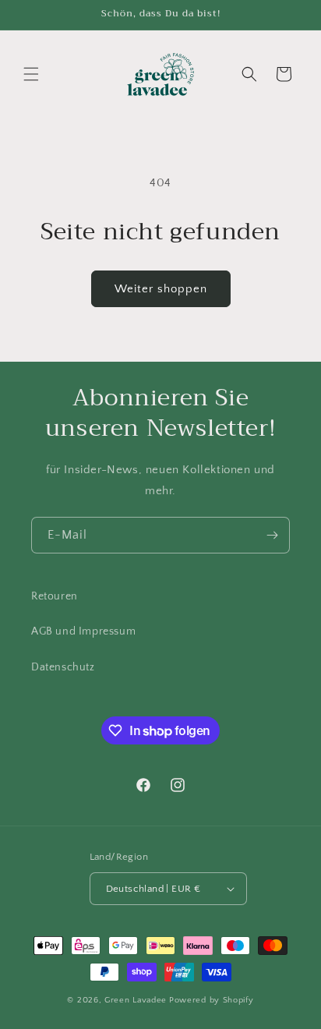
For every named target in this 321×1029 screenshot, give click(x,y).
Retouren (54, 596)
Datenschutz (63, 667)
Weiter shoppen (161, 288)
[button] (31, 74)
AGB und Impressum (83, 631)
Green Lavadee (135, 1000)
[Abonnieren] (272, 535)
